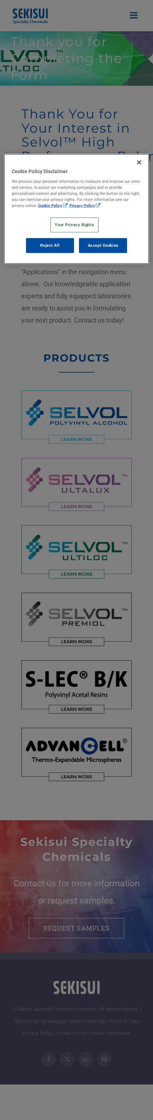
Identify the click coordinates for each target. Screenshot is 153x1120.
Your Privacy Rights (74, 224)
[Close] (139, 162)
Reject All (49, 245)
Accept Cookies (103, 245)
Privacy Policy (82, 205)
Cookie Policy (50, 205)
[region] (76, 209)
